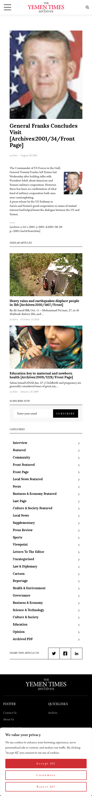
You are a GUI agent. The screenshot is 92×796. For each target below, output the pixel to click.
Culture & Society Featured (32, 508)
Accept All (46, 763)
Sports (17, 537)
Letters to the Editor (28, 552)
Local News (21, 515)
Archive (52, 713)
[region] (46, 762)
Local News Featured (28, 479)
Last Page (20, 501)
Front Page (21, 472)
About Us (8, 719)
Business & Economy (28, 603)
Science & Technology (28, 610)
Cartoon (19, 574)
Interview (20, 443)
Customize (46, 775)
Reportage (20, 581)
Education (20, 624)
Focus (17, 486)
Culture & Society (26, 617)
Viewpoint (20, 544)
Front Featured (24, 465)
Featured (19, 450)
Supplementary (24, 523)
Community (21, 457)
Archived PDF (23, 639)
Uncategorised (23, 559)
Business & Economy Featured (34, 494)
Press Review (23, 530)
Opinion (19, 632)
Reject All (46, 787)
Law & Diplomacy (25, 566)
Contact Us (9, 713)
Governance (21, 595)
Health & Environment (29, 588)
